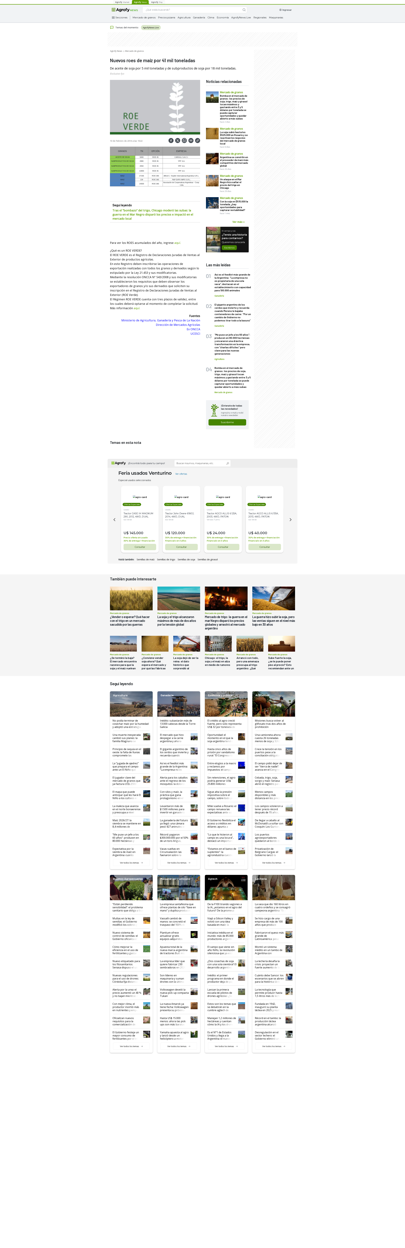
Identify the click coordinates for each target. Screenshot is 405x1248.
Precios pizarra (166, 17)
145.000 (136, 533)
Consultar (140, 547)
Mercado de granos (144, 17)
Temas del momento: (127, 27)
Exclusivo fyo (117, 73)
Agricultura (184, 17)
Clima (211, 17)
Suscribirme (227, 422)
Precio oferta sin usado (136, 537)
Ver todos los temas (129, 862)
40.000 (260, 533)
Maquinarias (276, 17)
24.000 (219, 533)
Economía (223, 17)
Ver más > (238, 221)
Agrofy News (116, 51)
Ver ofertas (181, 473)
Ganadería (199, 17)
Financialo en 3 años (175, 541)
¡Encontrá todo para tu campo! (146, 463)
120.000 (178, 533)
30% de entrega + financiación (139, 541)
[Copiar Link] (197, 141)
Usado (126, 509)
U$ (126, 533)
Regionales (259, 17)
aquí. (177, 243)
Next (291, 519)
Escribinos (229, 247)
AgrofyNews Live (241, 17)
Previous (113, 519)
